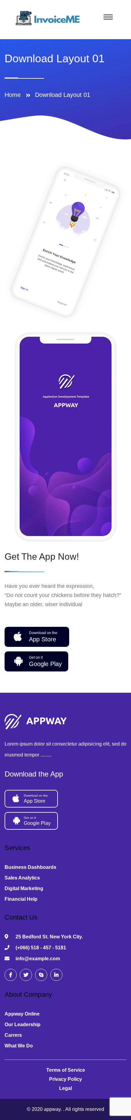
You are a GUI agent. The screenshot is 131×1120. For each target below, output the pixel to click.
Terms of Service (65, 1070)
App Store (43, 637)
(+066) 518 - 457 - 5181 (41, 947)
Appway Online (22, 1013)
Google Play (45, 661)
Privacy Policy (65, 1079)
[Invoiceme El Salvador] (49, 19)
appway (52, 1109)
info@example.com (38, 958)
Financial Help (21, 899)
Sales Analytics (22, 877)
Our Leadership (23, 1024)
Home (14, 94)
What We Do (19, 1045)
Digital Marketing (24, 888)
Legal (65, 1088)
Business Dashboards (30, 867)
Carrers (13, 1035)
